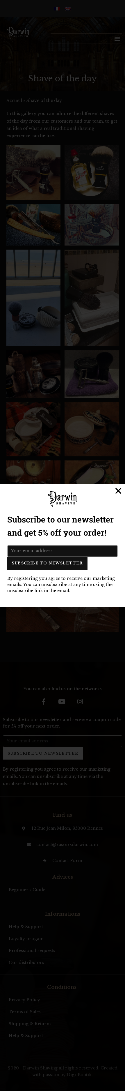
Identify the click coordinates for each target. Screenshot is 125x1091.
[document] (62, 545)
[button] (118, 491)
